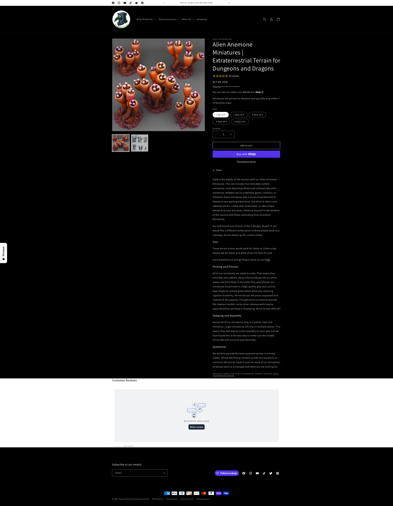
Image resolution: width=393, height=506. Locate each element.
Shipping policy (202, 499)
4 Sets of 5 (221, 121)
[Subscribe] (163, 473)
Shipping (216, 86)
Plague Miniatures (125, 499)
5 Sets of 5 (240, 121)
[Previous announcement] (163, 3)
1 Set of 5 (221, 114)
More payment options (246, 161)
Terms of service (187, 499)
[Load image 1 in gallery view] (120, 143)
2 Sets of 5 (238, 114)
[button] (146, 19)
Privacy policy (171, 499)
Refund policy (157, 499)
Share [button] (219, 170)
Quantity (216, 128)
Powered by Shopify (141, 499)
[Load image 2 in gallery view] (139, 143)
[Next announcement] (229, 3)
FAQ (267, 259)
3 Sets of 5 (257, 114)
